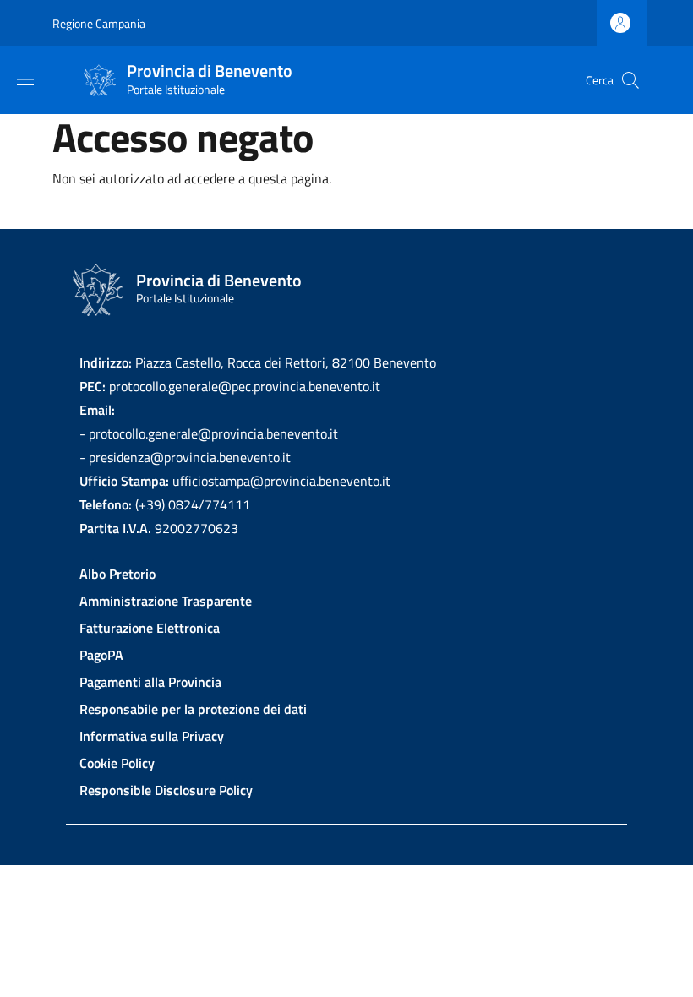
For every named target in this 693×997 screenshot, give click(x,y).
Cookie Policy (117, 763)
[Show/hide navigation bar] (25, 79)
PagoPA (101, 655)
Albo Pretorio (117, 574)
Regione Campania (98, 23)
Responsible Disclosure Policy (166, 790)
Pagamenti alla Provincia (150, 682)
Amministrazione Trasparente (165, 601)
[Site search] (630, 80)
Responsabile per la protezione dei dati (193, 709)
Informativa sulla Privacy (151, 736)
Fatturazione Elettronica (149, 628)
